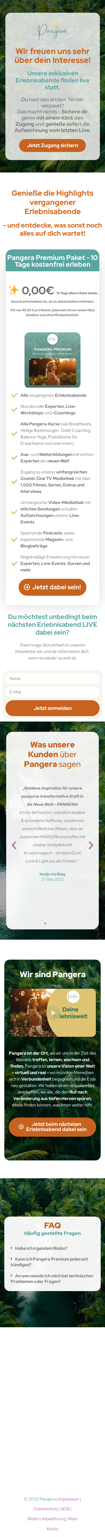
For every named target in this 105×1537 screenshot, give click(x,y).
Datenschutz (46, 1509)
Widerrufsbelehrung (46, 1519)
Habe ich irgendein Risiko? (41, 1248)
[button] (14, 845)
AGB (65, 1509)
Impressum (68, 1499)
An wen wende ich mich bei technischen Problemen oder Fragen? (52, 1278)
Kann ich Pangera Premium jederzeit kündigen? (49, 1262)
